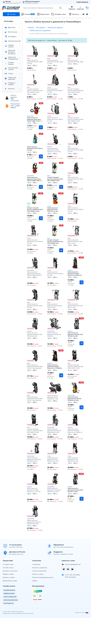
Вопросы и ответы (9, 577)
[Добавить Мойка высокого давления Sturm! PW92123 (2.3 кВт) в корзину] (61, 218)
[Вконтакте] (83, 14)
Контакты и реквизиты (39, 568)
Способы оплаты (8, 568)
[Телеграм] (86, 14)
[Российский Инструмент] (11, 8)
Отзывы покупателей (39, 571)
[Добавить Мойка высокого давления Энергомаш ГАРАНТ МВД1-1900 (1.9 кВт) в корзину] (41, 187)
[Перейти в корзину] (87, 8)
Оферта (34, 581)
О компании (36, 564)
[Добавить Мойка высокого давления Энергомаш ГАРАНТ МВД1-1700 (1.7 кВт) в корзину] (41, 127)
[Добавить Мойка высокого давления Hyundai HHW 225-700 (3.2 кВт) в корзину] (81, 499)
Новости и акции (37, 574)
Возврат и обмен (8, 574)
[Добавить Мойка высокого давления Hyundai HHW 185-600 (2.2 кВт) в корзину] (81, 343)
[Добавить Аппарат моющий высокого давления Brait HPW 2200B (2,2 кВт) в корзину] (41, 218)
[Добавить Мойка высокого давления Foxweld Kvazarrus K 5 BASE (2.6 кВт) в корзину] (81, 282)
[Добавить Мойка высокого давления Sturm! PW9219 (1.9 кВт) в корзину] (41, 156)
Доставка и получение (10, 571)
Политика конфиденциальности (42, 577)
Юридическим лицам (10, 581)
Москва (8, 1)
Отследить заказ (8, 564)
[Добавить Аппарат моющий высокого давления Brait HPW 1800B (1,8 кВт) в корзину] (61, 187)
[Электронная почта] (72, 569)
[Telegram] (63, 569)
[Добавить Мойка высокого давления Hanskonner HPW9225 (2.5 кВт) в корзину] (81, 407)
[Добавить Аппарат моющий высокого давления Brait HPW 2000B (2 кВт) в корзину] (61, 250)
